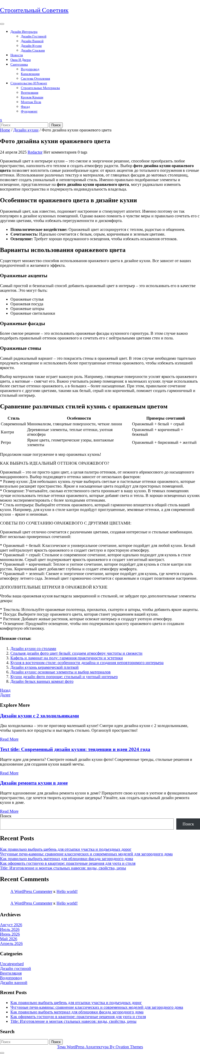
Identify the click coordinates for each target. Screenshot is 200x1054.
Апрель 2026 (11, 943)
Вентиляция (29, 92)
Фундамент (29, 111)
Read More (9, 739)
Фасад (25, 107)
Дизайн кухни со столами (33, 648)
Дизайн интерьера (24, 32)
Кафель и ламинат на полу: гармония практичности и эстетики (66, 658)
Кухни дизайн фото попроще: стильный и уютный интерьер (64, 676)
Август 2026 (11, 925)
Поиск (56, 125)
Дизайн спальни (33, 50)
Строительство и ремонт (28, 83)
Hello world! (67, 891)
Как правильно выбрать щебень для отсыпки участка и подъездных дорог (66, 849)
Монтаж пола (31, 102)
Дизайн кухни (31, 46)
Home (5, 130)
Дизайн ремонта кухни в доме (34, 783)
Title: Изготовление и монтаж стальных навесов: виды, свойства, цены (63, 868)
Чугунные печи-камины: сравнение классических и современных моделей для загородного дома (86, 854)
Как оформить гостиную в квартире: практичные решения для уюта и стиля (67, 863)
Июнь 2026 (10, 934)
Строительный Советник (34, 10)
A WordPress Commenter (31, 891)
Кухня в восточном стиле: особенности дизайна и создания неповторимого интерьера (87, 662)
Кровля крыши (32, 97)
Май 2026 (8, 939)
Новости (16, 55)
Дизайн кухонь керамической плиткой (44, 667)
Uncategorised (12, 964)
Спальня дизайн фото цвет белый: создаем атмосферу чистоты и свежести (76, 653)
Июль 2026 (10, 929)
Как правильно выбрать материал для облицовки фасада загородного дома (66, 858)
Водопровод (30, 69)
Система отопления (35, 78)
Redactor (35, 152)
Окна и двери (20, 60)
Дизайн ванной (32, 41)
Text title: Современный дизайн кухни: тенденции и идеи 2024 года (75, 749)
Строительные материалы (40, 88)
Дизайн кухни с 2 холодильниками (39, 715)
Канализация (30, 74)
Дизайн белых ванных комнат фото (41, 681)
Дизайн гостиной (33, 36)
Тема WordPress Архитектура (100, 1047)
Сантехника (19, 64)
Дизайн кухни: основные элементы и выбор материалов (60, 672)
